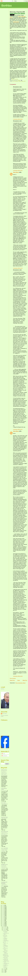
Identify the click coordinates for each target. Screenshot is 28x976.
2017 (3, 915)
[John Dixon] (5, 747)
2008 (3, 925)
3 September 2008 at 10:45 (17, 268)
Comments (5, 755)
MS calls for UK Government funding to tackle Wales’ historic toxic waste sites (4, 773)
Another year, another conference (5, 952)
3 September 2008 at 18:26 (17, 676)
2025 (3, 906)
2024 (3, 907)
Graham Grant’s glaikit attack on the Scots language (4, 833)
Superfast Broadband (5, 945)
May (4, 972)
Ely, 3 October (3, 790)
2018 (3, 914)
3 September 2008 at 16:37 (17, 429)
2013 (3, 920)
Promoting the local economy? (5, 949)
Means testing (21, 81)
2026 (3, 905)
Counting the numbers (5, 938)
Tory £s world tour (5, 947)
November (5, 928)
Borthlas (6, 5)
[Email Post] (21, 80)
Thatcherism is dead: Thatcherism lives (4, 885)
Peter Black (3, 802)
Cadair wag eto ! (4, 818)
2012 (3, 921)
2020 (3, 912)
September (5, 930)
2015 (3, 917)
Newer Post (12, 680)
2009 (3, 924)
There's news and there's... (5, 958)
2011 (3, 922)
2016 (3, 916)
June (4, 971)
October (4, 929)
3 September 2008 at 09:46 (17, 119)
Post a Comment (13, 678)
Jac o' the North (4, 848)
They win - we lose (5, 943)
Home (18, 680)
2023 (3, 908)
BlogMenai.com (4, 864)
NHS (24, 81)
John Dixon (16, 172)
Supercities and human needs (6, 956)
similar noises (16, 21)
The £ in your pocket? (5, 967)
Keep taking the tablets (17, 13)
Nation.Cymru (4, 769)
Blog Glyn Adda (4, 817)
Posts (4, 753)
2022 (3, 909)
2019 (3, 913)
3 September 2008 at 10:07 (17, 170)
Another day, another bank (6, 940)
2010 (3, 923)
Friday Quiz (5, 935)
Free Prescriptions (15, 81)
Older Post (25, 680)
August (4, 968)
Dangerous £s (5, 954)
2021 (3, 910)
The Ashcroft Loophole (5, 932)
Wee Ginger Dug (4, 831)
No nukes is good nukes (6, 961)
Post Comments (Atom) (20, 682)
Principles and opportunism (5, 960)
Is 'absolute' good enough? (6, 963)
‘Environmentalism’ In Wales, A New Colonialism (4, 850)
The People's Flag (5, 936)
